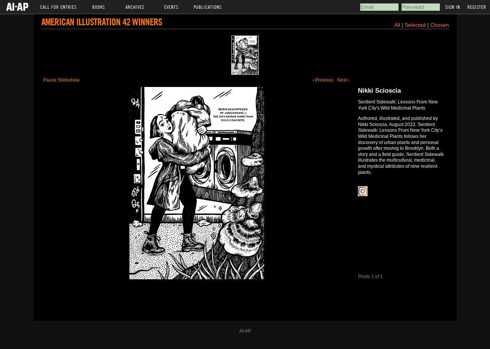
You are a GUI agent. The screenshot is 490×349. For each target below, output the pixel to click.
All (397, 25)
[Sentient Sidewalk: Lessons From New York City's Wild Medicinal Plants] (245, 55)
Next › (343, 80)
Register (476, 7)
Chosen (439, 25)
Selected (416, 25)
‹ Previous (322, 80)
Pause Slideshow (61, 80)
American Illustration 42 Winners (101, 22)
